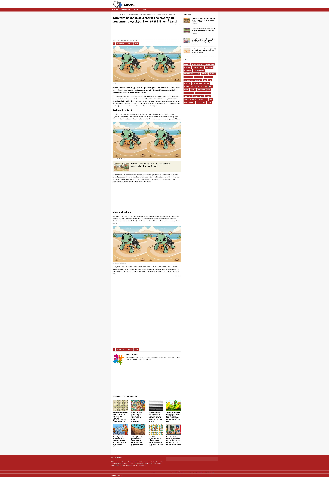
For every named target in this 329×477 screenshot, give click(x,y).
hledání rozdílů (209, 64)
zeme (201, 96)
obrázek (212, 73)
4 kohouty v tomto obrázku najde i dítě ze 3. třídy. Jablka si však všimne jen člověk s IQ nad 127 (204, 50)
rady (210, 86)
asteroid (187, 64)
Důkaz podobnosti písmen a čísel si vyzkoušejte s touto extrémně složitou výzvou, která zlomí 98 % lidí (155, 416)
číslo (203, 102)
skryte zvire (201, 89)
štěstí (209, 102)
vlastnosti (187, 96)
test (136, 44)
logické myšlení (189, 73)
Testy (144, 10)
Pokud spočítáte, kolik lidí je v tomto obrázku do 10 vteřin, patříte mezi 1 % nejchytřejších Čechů (173, 440)
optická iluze (208, 77)
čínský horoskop (189, 102)
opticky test (120, 44)
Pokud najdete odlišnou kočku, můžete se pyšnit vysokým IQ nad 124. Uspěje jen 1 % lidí (204, 30)
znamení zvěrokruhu (190, 99)
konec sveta (188, 70)
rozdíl (186, 89)
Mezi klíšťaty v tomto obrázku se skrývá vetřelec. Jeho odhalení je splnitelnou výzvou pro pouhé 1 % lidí (120, 417)
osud (204, 80)
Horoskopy (125, 10)
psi (192, 86)
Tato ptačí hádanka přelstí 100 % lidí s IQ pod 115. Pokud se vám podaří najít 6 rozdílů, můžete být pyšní (173, 416)
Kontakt (163, 472)
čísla (198, 102)
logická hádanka (199, 70)
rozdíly (130, 44)
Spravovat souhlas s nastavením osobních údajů (201, 472)
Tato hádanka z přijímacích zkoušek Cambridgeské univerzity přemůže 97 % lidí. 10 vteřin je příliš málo (156, 441)
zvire (210, 99)
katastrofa (209, 67)
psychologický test (201, 86)
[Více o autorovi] (146, 359)
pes (210, 80)
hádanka (195, 67)
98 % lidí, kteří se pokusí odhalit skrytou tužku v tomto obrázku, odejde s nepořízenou (136, 416)
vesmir (198, 93)
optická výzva (188, 80)
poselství (187, 83)
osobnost (198, 80)
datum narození (197, 64)
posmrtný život (197, 83)
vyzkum (195, 96)
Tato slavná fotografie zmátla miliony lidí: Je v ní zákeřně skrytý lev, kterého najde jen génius (203, 20)
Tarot (135, 10)
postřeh (206, 83)
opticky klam (188, 77)
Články (115, 10)
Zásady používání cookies (177, 472)
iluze (201, 67)
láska (197, 73)
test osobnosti (189, 93)
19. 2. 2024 (117, 40)
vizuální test (206, 93)
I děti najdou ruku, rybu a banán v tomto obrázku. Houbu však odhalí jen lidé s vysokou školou (137, 441)
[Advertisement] (147, 32)
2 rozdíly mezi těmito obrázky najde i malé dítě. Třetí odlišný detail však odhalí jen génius (119, 441)
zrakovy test (203, 99)
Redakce (154, 472)
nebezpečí (205, 73)
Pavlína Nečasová (127, 40)
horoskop (187, 67)
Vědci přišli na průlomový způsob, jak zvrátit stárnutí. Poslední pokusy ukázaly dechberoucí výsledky (203, 40)
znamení (207, 96)
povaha (186, 86)
